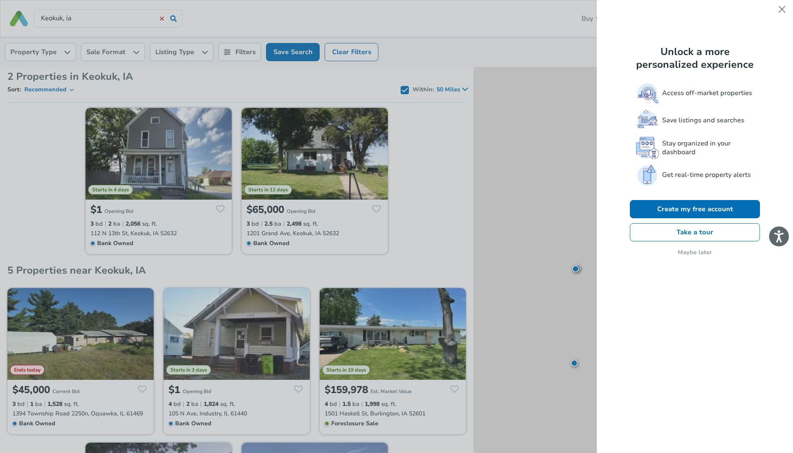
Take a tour (695, 232)
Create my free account (695, 209)
